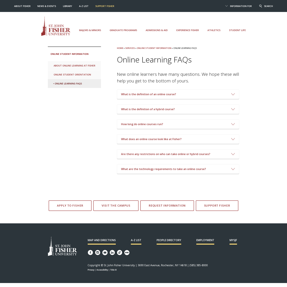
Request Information (167, 205)
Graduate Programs (123, 30)
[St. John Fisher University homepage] (56, 26)
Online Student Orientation (72, 74)
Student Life (237, 30)
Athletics (213, 30)
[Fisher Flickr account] (127, 252)
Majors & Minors (90, 30)
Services (130, 48)
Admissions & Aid (157, 30)
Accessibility (102, 269)
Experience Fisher (187, 30)
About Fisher (22, 6)
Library (67, 6)
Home (120, 48)
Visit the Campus (116, 205)
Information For (241, 6)
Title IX (113, 269)
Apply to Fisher (70, 205)
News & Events (46, 6)
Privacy (91, 269)
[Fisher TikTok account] (119, 252)
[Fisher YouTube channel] (105, 252)
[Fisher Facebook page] (90, 252)
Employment (205, 240)
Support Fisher (104, 6)
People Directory (169, 240)
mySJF (233, 240)
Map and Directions (102, 240)
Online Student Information (69, 54)
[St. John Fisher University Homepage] (62, 246)
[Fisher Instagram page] (97, 252)
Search (268, 6)
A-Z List (84, 6)
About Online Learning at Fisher (74, 65)
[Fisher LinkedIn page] (112, 252)
